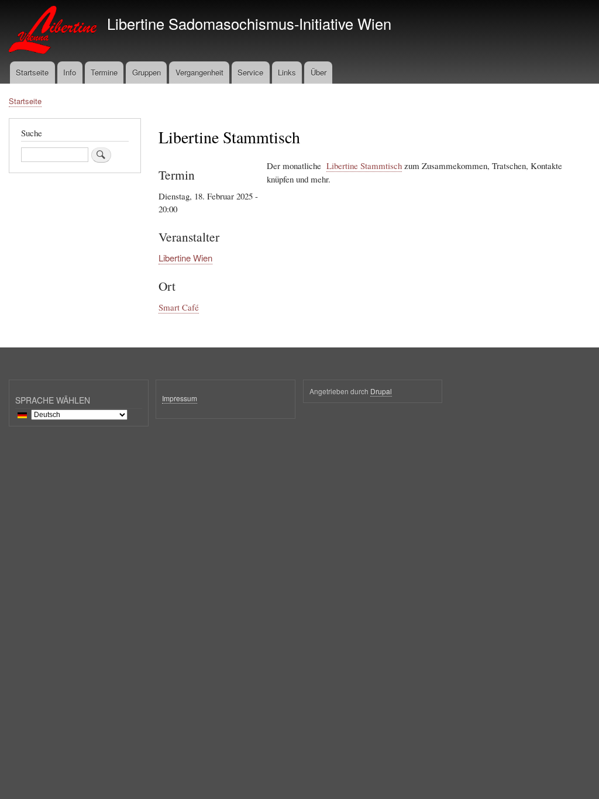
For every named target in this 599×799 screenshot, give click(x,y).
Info (69, 72)
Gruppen (146, 72)
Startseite (32, 72)
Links (287, 72)
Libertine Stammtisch (364, 165)
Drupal (381, 391)
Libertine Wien (185, 258)
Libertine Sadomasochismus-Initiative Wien (249, 23)
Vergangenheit (199, 72)
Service (250, 72)
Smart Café (179, 307)
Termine (104, 72)
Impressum (179, 398)
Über (318, 72)
